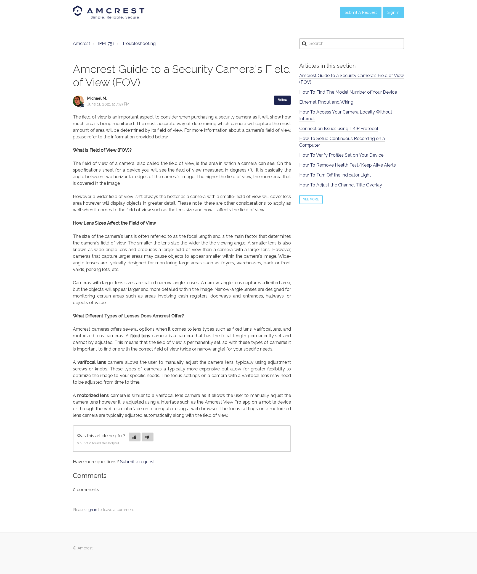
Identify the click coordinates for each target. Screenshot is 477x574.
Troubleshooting (139, 43)
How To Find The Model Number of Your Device (348, 92)
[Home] (109, 12)
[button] (135, 437)
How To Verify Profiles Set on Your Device (341, 155)
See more (311, 199)
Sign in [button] (393, 12)
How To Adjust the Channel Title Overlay (340, 185)
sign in (91, 509)
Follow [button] (282, 100)
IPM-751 (106, 43)
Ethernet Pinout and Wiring (326, 102)
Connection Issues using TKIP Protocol (338, 128)
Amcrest (81, 43)
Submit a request (137, 461)
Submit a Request (361, 12)
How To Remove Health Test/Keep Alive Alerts (347, 165)
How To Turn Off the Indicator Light (335, 175)
